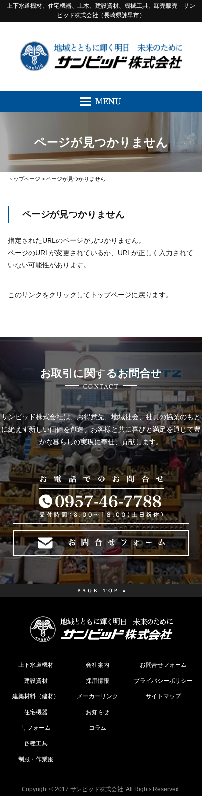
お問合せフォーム (163, 665)
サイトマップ (163, 696)
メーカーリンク (97, 696)
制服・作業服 (35, 759)
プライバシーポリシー (163, 680)
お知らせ (97, 712)
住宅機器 (36, 712)
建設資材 (36, 680)
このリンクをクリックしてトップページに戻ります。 (90, 295)
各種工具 (36, 743)
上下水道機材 (35, 665)
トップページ (24, 179)
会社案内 (97, 665)
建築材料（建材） (35, 696)
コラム (97, 727)
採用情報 (97, 680)
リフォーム (35, 727)
